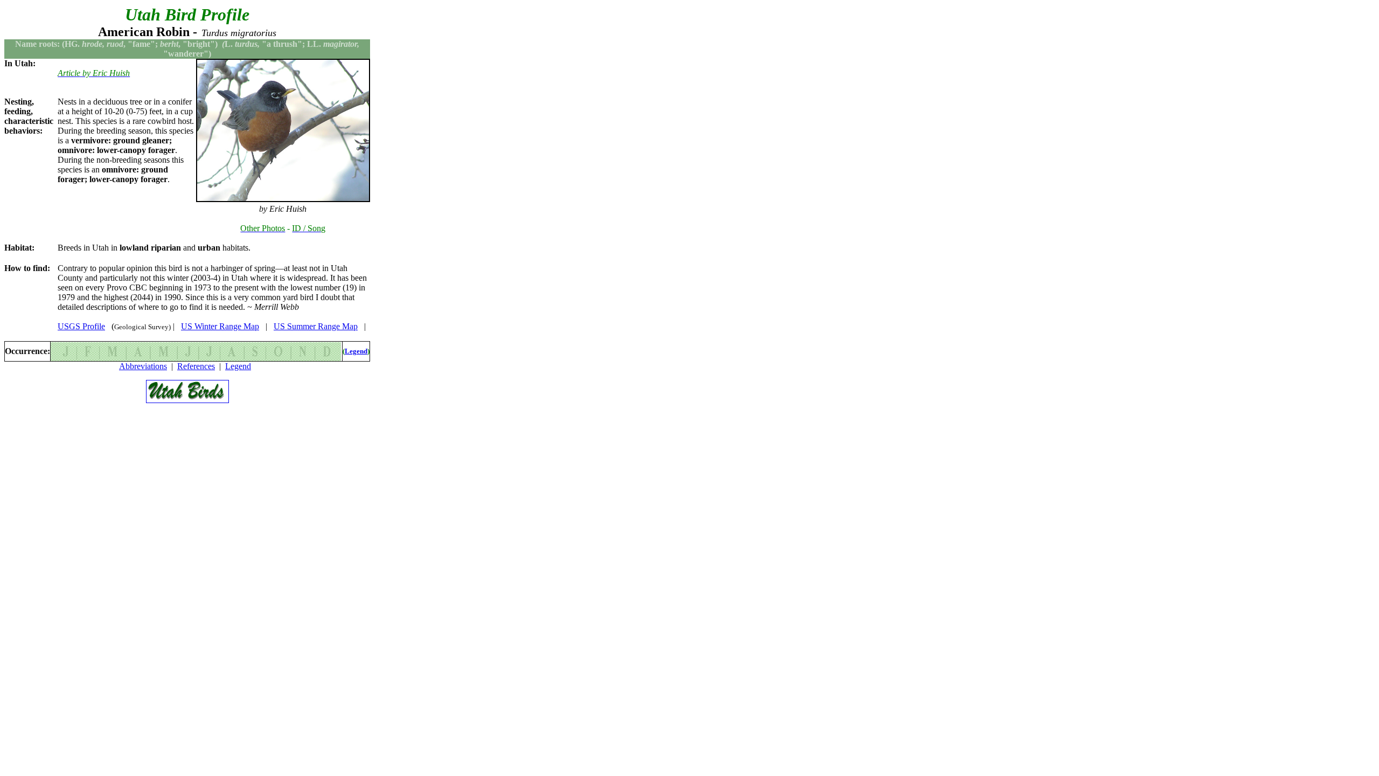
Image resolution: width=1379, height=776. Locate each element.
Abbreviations (143, 366)
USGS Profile (81, 326)
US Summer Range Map (316, 326)
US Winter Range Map (220, 326)
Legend (356, 351)
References (196, 366)
